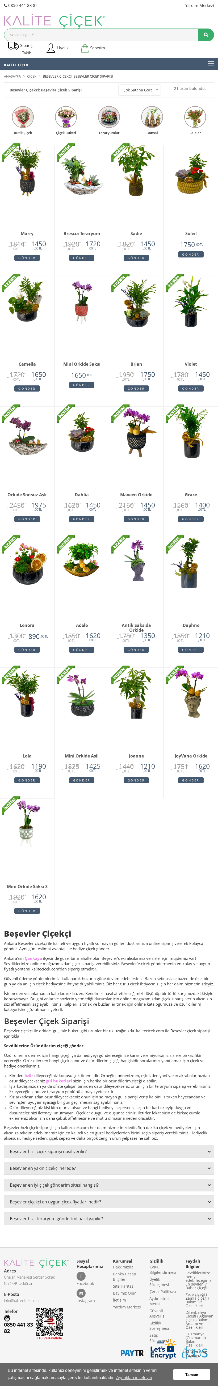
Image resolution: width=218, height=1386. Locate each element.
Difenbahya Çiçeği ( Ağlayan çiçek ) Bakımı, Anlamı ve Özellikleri (199, 1320)
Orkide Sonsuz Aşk (27, 495)
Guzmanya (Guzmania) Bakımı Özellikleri (196, 1339)
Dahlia (82, 495)
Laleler (195, 132)
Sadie (136, 233)
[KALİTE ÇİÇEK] (211, 63)
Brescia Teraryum (82, 233)
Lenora (27, 625)
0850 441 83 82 (22, 5)
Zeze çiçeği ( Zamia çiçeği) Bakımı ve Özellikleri (197, 1300)
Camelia (27, 364)
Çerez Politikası (162, 1291)
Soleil (191, 233)
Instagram (86, 1300)
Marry (27, 233)
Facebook (85, 1283)
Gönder (27, 258)
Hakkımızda (123, 1267)
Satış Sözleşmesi (159, 1338)
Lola (27, 756)
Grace (191, 495)
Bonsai (152, 132)
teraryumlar (109, 132)
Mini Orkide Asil (82, 756)
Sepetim (97, 47)
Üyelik (62, 47)
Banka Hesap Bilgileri (124, 1276)
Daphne (191, 625)
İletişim (119, 1300)
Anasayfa (12, 76)
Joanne (136, 756)
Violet (191, 364)
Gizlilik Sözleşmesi (159, 1325)
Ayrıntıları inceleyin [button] (134, 1377)
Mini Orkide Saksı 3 (27, 886)
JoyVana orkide (191, 756)
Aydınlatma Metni (159, 1301)
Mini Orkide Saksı (81, 364)
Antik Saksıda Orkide (136, 626)
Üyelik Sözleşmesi (159, 1282)
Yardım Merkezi (199, 5)
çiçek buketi (66, 132)
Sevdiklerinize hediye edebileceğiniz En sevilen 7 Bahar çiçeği (198, 1280)
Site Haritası (124, 1286)
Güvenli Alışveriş (156, 1313)
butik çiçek (23, 132)
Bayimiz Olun (125, 1293)
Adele (82, 625)
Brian (136, 364)
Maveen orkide (136, 495)
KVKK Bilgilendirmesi (162, 1269)
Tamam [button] (191, 1374)
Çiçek (31, 76)
